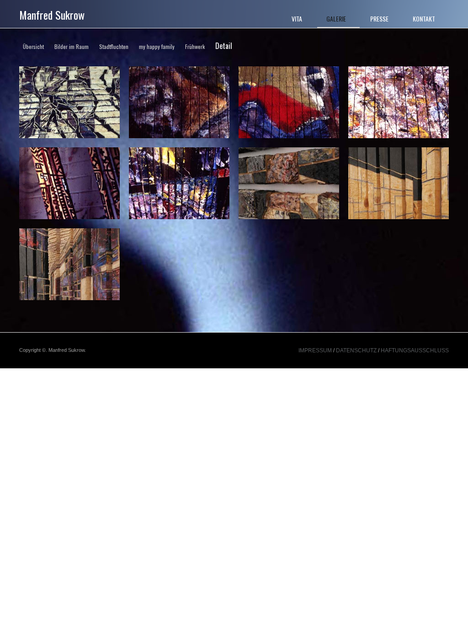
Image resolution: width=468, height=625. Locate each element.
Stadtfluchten (113, 46)
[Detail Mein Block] (69, 265)
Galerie (336, 18)
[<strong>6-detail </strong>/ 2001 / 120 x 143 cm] (69, 184)
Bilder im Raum (71, 46)
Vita (297, 18)
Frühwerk (195, 46)
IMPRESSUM (315, 350)
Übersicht (33, 46)
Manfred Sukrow (52, 14)
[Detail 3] (179, 103)
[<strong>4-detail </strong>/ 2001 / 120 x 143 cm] (289, 103)
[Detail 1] (69, 103)
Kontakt (424, 18)
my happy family (157, 46)
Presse (379, 18)
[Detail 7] (179, 184)
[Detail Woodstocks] (398, 184)
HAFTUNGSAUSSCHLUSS (415, 350)
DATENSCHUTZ (356, 350)
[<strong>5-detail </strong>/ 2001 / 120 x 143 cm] (398, 103)
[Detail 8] (289, 184)
